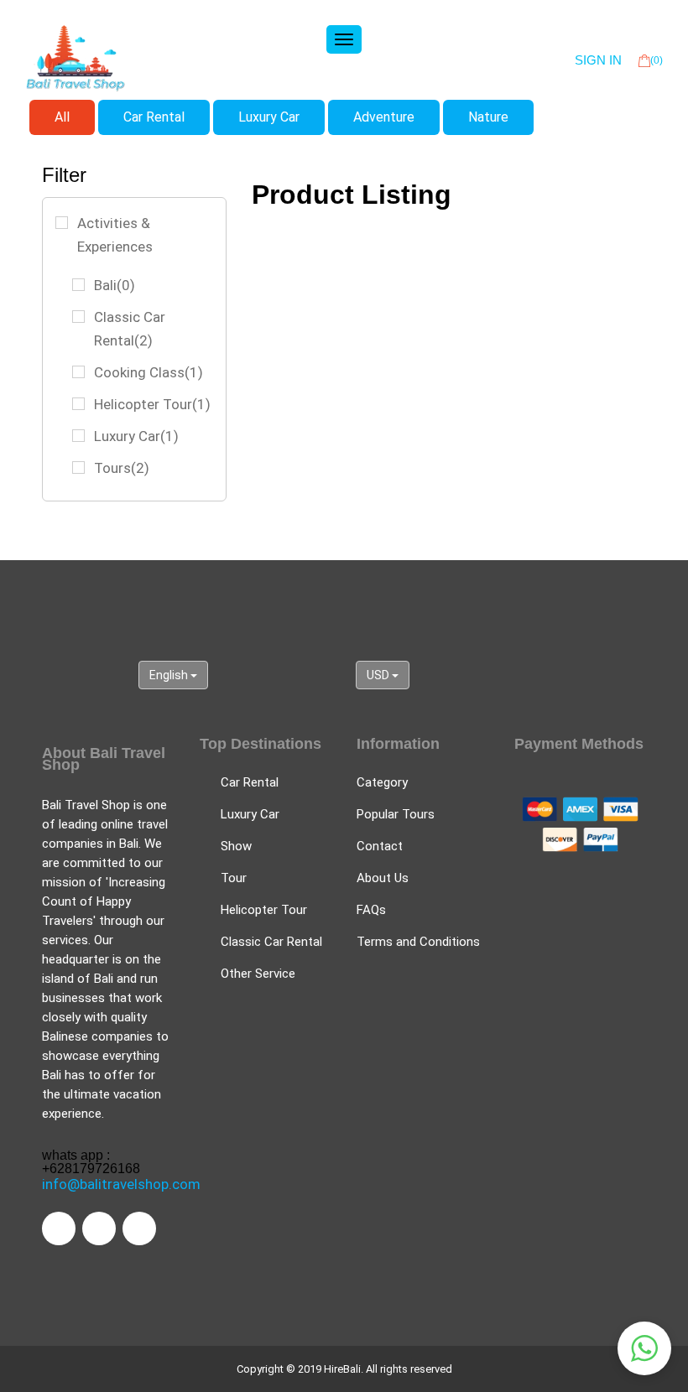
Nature (488, 117)
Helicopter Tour (264, 909)
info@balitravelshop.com (121, 1184)
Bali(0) (114, 285)
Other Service (258, 973)
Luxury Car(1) (136, 436)
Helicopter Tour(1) (152, 404)
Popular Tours (396, 814)
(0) (656, 60)
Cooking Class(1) (148, 372)
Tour (234, 878)
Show (236, 846)
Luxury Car (269, 117)
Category (382, 782)
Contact (380, 846)
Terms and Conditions (418, 941)
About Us (383, 878)
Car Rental (154, 117)
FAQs (371, 909)
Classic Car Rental (271, 941)
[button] (644, 1348)
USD (379, 675)
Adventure (383, 117)
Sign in (598, 60)
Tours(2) (121, 468)
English (169, 675)
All (62, 117)
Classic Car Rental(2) (129, 329)
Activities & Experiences (115, 235)
